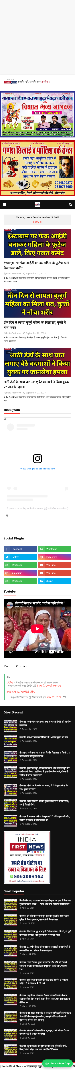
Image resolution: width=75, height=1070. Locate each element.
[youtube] (54, 565)
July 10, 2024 (54, 697)
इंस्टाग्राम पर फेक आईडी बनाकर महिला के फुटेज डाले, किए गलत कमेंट (37, 265)
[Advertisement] (37, 37)
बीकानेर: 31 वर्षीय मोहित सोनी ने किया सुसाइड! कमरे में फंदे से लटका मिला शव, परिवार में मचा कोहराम (44, 948)
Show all (37, 222)
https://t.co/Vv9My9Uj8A (21, 691)
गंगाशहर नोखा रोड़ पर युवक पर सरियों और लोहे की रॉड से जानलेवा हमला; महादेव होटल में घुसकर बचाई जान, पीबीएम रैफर (43, 966)
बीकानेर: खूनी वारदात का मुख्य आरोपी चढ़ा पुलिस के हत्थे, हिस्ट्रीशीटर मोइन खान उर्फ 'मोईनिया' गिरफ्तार (43, 1047)
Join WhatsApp (60, 1063)
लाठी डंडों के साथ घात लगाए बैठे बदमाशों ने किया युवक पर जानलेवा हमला (36, 384)
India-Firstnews (13, 273)
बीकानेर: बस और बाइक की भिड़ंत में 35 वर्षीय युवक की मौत (43, 737)
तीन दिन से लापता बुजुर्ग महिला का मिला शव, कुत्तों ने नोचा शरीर (35, 325)
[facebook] (20, 549)
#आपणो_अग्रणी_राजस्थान (49, 685)
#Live (10, 682)
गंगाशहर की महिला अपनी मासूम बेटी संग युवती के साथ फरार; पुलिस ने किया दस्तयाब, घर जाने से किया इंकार (44, 917)
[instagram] (54, 557)
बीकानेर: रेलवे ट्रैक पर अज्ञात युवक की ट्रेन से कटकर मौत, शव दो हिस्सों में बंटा (44, 802)
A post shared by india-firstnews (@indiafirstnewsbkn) (37, 508)
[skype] (54, 581)
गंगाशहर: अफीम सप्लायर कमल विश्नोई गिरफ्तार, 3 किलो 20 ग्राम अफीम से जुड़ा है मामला (44, 754)
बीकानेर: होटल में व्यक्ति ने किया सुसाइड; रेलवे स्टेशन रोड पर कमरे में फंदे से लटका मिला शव (44, 1032)
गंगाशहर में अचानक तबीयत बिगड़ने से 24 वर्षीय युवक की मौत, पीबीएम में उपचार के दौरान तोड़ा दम (44, 818)
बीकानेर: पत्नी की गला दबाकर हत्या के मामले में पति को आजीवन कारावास (45, 723)
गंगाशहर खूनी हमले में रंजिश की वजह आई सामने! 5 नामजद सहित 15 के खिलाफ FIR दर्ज (43, 981)
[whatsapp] (54, 549)
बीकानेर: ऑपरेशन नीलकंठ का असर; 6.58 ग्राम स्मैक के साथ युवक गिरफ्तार (43, 787)
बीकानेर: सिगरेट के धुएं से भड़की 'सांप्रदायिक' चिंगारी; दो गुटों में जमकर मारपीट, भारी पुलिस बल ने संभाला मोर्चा (45, 933)
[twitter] (20, 557)
